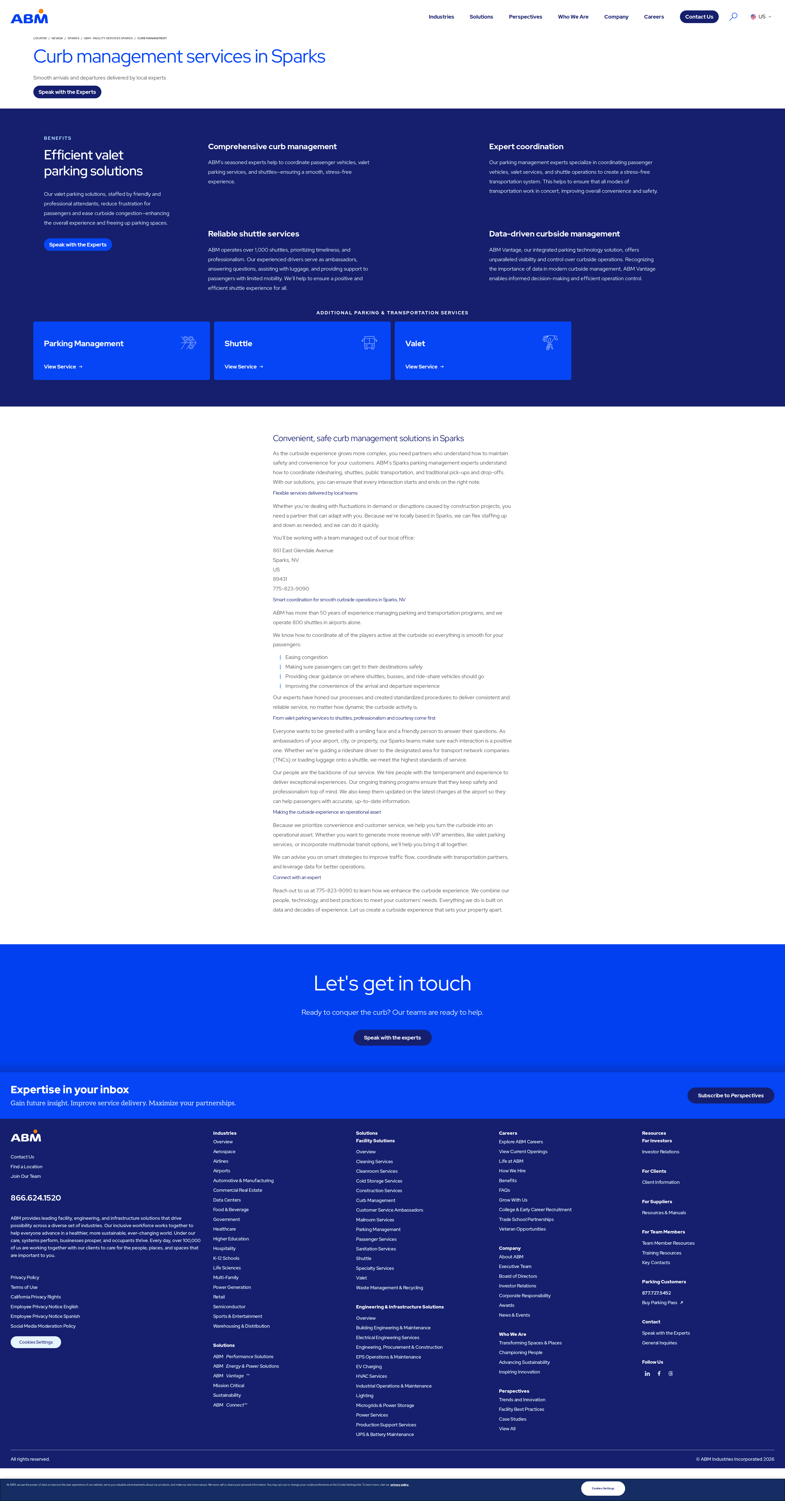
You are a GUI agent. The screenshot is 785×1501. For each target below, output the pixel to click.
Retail (219, 1297)
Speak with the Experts (666, 1333)
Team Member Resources (668, 1243)
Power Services (372, 1415)
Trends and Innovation (522, 1400)
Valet (361, 1278)
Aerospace (224, 1151)
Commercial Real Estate (237, 1190)
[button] (441, 16)
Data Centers (227, 1200)
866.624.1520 (36, 1197)
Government (226, 1219)
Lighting (364, 1395)
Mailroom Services (375, 1220)
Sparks (73, 38)
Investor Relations (517, 1286)
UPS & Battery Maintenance (385, 1434)
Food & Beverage (231, 1209)
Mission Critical (228, 1385)
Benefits (508, 1180)
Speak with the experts (392, 1037)
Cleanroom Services (377, 1171)
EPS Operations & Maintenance (388, 1357)
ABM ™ (231, 1376)
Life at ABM (511, 1161)
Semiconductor (229, 1307)
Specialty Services (375, 1268)
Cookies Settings (36, 1342)
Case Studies (512, 1419)
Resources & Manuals (664, 1213)
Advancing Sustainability (524, 1362)
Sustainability (227, 1395)
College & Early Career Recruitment (535, 1209)
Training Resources (661, 1253)
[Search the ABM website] (733, 16)
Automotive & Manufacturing (243, 1180)
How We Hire (512, 1171)
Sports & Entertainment (237, 1316)
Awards (506, 1305)
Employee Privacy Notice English (44, 1307)
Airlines (220, 1161)
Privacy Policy (25, 1277)
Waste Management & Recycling (389, 1288)
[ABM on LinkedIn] (647, 1373)
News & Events (514, 1315)
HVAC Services (371, 1376)
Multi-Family (226, 1277)
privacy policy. (400, 1484)
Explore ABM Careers (521, 1142)
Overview (223, 1142)
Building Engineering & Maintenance (393, 1328)
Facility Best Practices (521, 1409)
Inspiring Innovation (519, 1372)
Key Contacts (656, 1262)
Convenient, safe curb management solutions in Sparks (368, 438)
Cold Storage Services (379, 1181)
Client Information (661, 1182)
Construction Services (379, 1190)
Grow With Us (513, 1200)
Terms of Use (24, 1287)
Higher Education (231, 1239)
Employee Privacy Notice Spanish (45, 1316)
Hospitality (224, 1248)
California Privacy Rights (36, 1297)
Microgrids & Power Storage (385, 1405)
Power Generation (232, 1287)
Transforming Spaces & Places (530, 1343)
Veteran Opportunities (522, 1229)
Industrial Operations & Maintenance (394, 1386)
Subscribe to (731, 1095)
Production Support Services (386, 1425)
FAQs (504, 1190)
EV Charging (369, 1366)
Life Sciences (227, 1268)
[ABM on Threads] (671, 1373)
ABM (243, 1356)
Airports (221, 1171)
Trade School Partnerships (526, 1219)
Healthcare (224, 1229)
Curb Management (375, 1200)
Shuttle (363, 1258)
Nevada (57, 38)
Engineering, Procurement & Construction (399, 1347)
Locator (40, 38)
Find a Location (27, 1167)
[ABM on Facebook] (659, 1373)
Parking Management (378, 1229)
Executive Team (515, 1266)
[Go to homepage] (29, 16)
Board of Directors (518, 1276)
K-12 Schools (226, 1258)
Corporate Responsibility (525, 1296)
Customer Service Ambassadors (389, 1210)
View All (507, 1429)
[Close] (778, 1489)
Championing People (521, 1352)
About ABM (511, 1257)
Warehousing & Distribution (241, 1326)
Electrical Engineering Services (387, 1337)
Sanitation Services (376, 1249)
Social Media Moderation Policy (43, 1326)
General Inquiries (659, 1343)
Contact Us (699, 16)
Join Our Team (26, 1176)
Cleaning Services (374, 1161)
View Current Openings (523, 1151)
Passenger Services (376, 1239)
